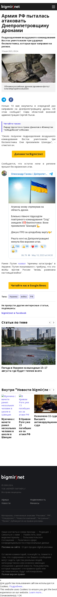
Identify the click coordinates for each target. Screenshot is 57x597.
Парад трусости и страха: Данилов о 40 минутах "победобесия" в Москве (28, 128)
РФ (31, 296)
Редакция (44, 531)
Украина (13, 296)
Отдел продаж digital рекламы (37, 547)
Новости (6, 503)
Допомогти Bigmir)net (28, 154)
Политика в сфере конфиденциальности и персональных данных (25, 541)
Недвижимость (38, 499)
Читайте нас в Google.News (28, 285)
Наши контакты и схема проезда (18, 531)
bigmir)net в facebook (14, 313)
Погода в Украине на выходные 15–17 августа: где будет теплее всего (24, 369)
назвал (22, 263)
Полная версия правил (13, 574)
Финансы (34, 503)
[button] (50, 322)
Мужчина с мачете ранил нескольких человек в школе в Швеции (9, 428)
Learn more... (36, 592)
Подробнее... (16, 586)
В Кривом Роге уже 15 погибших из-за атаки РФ (25, 426)
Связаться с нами (11, 534)
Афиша (5, 499)
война (24, 296)
